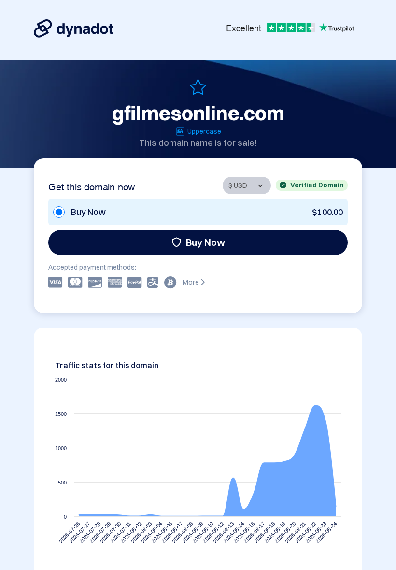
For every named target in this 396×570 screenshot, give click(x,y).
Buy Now (205, 242)
